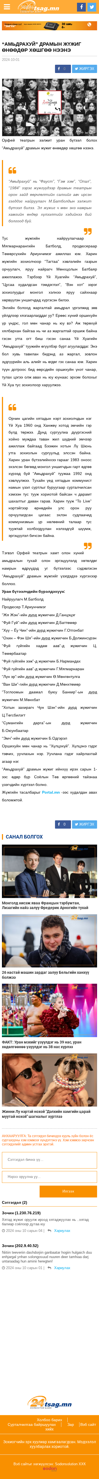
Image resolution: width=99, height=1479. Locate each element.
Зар (70, 1424)
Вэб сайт (88, 1424)
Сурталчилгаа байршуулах (32, 1424)
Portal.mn (51, 792)
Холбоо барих (49, 1420)
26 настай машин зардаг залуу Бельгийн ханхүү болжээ (45, 974)
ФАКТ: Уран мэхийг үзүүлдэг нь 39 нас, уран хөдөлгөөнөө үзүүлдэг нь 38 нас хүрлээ (41, 1044)
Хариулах (62, 1231)
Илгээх (68, 1191)
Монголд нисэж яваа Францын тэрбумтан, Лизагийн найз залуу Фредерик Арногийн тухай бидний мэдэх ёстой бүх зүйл (45, 905)
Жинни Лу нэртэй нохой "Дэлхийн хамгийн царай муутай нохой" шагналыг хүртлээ (46, 1113)
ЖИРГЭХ (86, 69)
